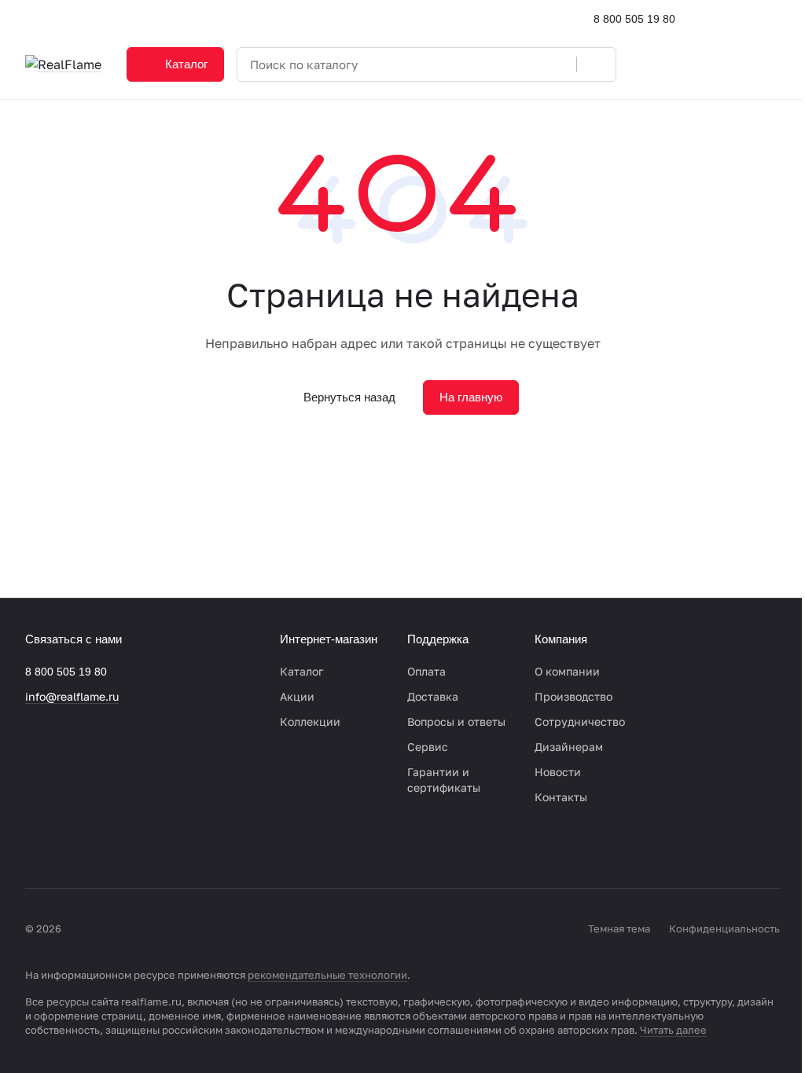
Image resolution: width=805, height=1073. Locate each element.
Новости (558, 771)
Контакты (561, 797)
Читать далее (673, 1030)
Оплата (426, 671)
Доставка (432, 696)
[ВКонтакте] (34, 846)
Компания (561, 639)
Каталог (301, 671)
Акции (297, 696)
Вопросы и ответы (456, 721)
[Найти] (596, 64)
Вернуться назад (349, 397)
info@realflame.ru (72, 696)
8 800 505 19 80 (634, 19)
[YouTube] (97, 846)
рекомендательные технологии (327, 975)
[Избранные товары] (731, 64)
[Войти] (649, 64)
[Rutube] (128, 846)
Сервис (427, 746)
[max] (160, 846)
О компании (567, 671)
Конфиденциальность (724, 928)
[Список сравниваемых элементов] (690, 64)
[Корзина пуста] (772, 64)
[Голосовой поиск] (559, 64)
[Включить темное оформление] (773, 19)
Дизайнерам (569, 746)
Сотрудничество (580, 721)
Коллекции (310, 721)
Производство (573, 696)
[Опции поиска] (524, 64)
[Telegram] (66, 846)
